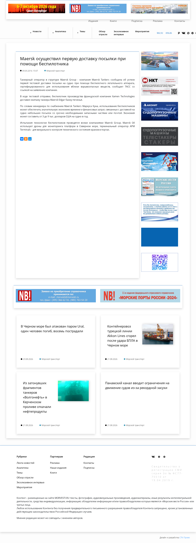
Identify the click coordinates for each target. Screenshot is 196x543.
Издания (93, 21)
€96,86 (169, 33)
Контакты (179, 21)
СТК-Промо (184, 537)
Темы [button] (82, 31)
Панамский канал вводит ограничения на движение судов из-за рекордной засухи (137, 385)
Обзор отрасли (103, 33)
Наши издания (58, 467)
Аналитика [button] (60, 31)
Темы (20, 472)
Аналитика (22, 467)
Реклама (157, 21)
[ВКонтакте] (22, 139)
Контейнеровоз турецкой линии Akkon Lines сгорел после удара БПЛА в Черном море (122, 335)
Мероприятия (142, 31)
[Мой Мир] (30, 139)
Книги (113, 21)
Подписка (136, 21)
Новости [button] (37, 31)
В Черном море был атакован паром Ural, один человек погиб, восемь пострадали (52, 328)
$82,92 (160, 33)
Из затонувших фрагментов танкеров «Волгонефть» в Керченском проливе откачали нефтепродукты (37, 397)
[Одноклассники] (26, 139)
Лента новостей (25, 462)
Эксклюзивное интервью (121, 33)
